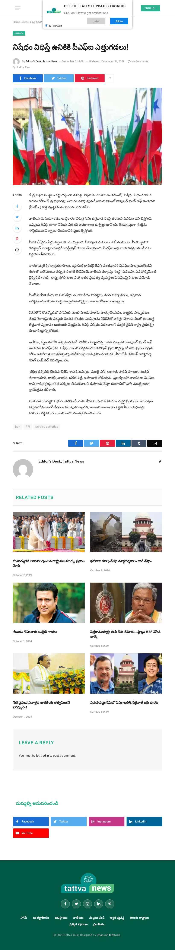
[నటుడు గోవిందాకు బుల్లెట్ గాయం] (49, 603)
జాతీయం (19, 33)
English (150, 8)
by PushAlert (55, 25)
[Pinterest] (17, 239)
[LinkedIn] (17, 228)
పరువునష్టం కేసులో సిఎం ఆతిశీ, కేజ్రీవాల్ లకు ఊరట (124, 703)
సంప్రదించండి (97, 917)
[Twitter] (17, 217)
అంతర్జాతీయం (41, 917)
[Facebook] (17, 206)
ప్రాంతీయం (99, 924)
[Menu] (17, 8)
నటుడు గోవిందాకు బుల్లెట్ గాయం (35, 632)
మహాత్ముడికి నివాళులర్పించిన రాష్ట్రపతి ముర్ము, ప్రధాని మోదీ (49, 563)
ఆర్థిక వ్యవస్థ (117, 917)
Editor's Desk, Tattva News (41, 61)
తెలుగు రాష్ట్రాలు (139, 917)
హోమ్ (24, 917)
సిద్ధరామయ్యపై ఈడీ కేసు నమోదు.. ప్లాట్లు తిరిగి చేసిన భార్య (125, 634)
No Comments (139, 61)
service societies (46, 426)
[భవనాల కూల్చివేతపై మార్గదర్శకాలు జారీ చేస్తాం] (126, 532)
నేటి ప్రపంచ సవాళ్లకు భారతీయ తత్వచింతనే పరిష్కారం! (41, 705)
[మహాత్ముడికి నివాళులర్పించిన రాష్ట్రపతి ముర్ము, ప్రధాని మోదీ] (49, 532)
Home (16, 21)
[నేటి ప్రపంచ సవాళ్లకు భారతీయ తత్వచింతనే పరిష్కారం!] (49, 673)
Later (96, 21)
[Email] (17, 249)
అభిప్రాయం (61, 917)
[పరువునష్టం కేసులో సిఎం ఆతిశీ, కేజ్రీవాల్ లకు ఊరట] (126, 673)
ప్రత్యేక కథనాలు (79, 924)
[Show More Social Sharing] (110, 78)
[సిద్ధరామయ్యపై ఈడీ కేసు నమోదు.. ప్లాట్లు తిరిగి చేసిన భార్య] (126, 603)
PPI (28, 426)
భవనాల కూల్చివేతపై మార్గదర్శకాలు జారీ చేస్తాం (121, 561)
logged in (42, 755)
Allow (119, 21)
